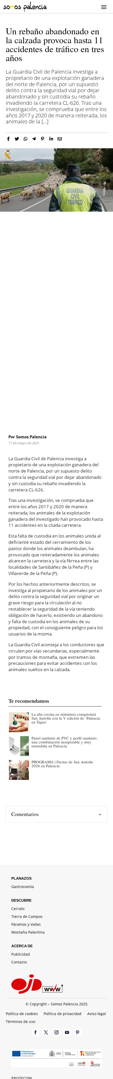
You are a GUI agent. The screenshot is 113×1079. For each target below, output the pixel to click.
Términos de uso (20, 1022)
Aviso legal (96, 1014)
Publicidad (20, 954)
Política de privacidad (62, 1014)
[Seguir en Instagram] (56, 1032)
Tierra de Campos (27, 917)
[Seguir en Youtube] (67, 1032)
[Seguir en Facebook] (35, 1032)
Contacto (19, 962)
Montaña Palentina (28, 932)
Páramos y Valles (26, 925)
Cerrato (17, 909)
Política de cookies (22, 1014)
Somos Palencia (31, 436)
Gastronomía (22, 887)
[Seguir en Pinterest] (77, 1032)
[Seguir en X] (46, 1032)
